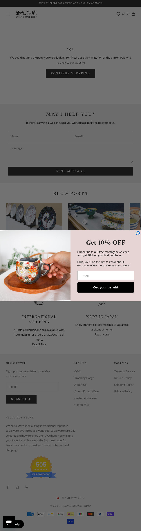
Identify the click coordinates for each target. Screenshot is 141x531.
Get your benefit (105, 287)
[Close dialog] (138, 233)
